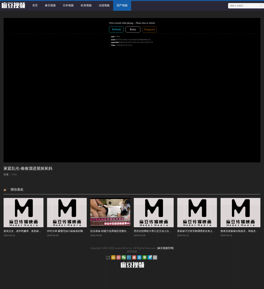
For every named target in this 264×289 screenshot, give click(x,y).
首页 (35, 5)
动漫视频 (104, 5)
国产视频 (122, 5)
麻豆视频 (50, 5)
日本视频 (68, 5)
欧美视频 (86, 5)
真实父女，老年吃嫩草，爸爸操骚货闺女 (26, 231)
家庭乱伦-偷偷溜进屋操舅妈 (28, 168)
